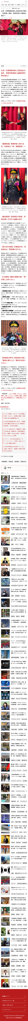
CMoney (23, 596)
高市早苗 (13, 565)
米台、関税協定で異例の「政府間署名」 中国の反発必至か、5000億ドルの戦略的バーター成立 (18, 950)
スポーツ (23, 4)
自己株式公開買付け (22, 883)
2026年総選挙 (20, 811)
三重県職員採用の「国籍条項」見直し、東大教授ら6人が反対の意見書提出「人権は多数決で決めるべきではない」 (19, 477)
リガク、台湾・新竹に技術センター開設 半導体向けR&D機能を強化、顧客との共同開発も (18, 488)
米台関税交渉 (14, 955)
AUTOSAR (24, 647)
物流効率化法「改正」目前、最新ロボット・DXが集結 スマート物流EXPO (18, 683)
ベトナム (13, 986)
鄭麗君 (13, 966)
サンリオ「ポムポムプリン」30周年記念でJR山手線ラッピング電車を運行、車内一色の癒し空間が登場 (18, 508)
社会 (6, 4)
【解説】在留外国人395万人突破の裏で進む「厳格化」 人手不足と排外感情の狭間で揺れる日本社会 (19, 816)
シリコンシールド (20, 791)
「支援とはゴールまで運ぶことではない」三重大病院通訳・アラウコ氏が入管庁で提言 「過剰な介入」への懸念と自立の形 (19, 714)
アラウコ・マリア (15, 719)
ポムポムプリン (15, 513)
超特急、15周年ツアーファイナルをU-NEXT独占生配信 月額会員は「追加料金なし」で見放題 (19, 693)
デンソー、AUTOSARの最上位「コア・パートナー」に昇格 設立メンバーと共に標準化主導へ (14, 441)
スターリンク (20, 626)
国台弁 (18, 616)
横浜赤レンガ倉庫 (15, 760)
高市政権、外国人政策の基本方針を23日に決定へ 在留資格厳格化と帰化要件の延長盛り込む (18, 724)
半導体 (21, 544)
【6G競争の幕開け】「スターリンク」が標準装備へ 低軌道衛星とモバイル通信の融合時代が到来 (19, 621)
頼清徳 (22, 616)
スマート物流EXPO (16, 688)
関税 (12, 544)
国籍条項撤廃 (23, 483)
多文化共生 (24, 719)
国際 (12, 4)
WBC (12, 637)
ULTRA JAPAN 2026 (16, 668)
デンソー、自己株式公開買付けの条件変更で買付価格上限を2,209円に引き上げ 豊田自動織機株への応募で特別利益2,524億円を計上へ (19, 878)
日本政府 (20, 750)
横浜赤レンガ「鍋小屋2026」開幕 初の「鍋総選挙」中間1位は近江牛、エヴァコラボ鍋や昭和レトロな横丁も (19, 755)
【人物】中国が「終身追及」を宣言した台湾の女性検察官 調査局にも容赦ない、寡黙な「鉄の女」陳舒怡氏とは (18, 611)
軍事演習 (25, 575)
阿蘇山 (13, 524)
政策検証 (13, 626)
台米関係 (25, 945)
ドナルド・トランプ (16, 575)
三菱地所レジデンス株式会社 (18, 904)
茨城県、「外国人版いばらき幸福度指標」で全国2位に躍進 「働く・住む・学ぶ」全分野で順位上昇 (19, 673)
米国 (23, 966)
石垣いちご (19, 935)
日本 (12, 822)
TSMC (12, 791)
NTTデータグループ (16, 863)
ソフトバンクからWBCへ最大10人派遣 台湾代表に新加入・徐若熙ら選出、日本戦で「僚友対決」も (19, 631)
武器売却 (18, 554)
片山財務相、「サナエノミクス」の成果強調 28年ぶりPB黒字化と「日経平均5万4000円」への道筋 (19, 703)
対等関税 (18, 966)
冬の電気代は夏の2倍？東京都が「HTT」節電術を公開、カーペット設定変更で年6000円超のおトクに (19, 529)
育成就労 (13, 924)
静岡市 (13, 935)
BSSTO (13, 739)
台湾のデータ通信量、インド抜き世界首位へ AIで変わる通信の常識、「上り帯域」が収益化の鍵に (19, 796)
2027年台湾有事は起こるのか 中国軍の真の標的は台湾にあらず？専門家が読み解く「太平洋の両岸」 (14, 424)
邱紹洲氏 (11, 461)
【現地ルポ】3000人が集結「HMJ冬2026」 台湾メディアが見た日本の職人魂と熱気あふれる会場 (19, 580)
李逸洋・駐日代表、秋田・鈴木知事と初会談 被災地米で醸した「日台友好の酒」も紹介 (18, 837)
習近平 (13, 554)
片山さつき (14, 709)
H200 (20, 832)
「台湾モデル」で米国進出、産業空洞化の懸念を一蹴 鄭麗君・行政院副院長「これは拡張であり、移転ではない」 (18, 960)
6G (18, 801)
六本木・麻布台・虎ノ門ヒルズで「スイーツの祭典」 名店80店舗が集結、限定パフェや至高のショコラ (19, 601)
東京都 (13, 534)
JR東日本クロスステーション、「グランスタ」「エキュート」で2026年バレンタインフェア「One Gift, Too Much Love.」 (19, 888)
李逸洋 (13, 842)
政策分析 (13, 801)
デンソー (13, 883)
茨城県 (13, 678)
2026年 (19, 503)
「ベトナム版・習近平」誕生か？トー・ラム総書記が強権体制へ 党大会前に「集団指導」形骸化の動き (18, 981)
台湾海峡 (24, 554)
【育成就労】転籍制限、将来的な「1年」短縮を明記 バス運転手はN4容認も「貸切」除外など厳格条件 (19, 919)
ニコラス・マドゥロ (16, 770)
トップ (2, 8)
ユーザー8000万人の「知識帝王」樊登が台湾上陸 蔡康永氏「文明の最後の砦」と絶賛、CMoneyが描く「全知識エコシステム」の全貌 (19, 590)
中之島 (22, 657)
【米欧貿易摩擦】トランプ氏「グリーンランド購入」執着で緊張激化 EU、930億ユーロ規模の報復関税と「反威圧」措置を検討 (18, 775)
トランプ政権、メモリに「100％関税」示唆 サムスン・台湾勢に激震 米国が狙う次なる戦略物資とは (14, 395)
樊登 (12, 596)
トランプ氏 (14, 945)
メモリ (16, 544)
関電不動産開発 (15, 657)
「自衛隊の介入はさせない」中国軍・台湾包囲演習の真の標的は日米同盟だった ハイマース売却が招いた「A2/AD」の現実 (18, 570)
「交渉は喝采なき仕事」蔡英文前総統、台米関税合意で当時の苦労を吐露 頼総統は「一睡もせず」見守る (18, 909)
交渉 (22, 914)
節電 (27, 534)
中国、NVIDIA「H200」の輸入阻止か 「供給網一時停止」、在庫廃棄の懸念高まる (19, 827)
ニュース (8, 8)
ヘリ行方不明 (19, 524)
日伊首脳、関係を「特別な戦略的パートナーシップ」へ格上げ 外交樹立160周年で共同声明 (18, 559)
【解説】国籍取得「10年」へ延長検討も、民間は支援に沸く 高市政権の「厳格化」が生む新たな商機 (18, 744)
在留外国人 (14, 750)
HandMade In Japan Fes (17, 585)
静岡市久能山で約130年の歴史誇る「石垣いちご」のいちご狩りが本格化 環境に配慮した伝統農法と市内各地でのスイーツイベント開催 (19, 929)
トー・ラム (20, 986)
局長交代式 (23, 461)
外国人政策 (14, 729)
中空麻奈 (13, 503)
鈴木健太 (18, 842)
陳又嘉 (10, 18)
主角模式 (17, 596)
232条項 (18, 976)
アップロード (23, 801)
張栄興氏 (17, 461)
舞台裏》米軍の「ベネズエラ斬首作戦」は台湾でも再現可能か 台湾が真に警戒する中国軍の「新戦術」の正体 (19, 765)
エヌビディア (14, 832)
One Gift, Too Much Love (17, 894)
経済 (9, 4)
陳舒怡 (13, 616)
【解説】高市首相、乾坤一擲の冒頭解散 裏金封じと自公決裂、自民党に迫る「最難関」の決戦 (18, 806)
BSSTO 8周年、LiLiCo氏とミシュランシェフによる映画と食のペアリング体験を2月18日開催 (18, 734)
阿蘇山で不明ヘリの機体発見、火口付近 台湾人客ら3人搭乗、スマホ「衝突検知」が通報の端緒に (19, 518)
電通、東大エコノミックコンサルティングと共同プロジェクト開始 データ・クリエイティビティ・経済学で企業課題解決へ (18, 868)
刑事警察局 (4, 461)
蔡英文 (18, 914)
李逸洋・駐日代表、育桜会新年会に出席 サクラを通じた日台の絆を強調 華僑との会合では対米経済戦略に (18, 847)
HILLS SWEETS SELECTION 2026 (19, 606)
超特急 (13, 698)
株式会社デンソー (15, 647)
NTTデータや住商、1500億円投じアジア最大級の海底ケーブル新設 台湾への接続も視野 (18, 858)
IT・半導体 (17, 4)
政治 (3, 4)
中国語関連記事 (4, 407)
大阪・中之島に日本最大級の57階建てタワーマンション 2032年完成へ (18, 652)
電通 (12, 873)
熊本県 (26, 524)
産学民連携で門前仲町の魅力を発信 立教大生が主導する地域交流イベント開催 (18, 899)
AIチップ (26, 832)
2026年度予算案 (22, 709)
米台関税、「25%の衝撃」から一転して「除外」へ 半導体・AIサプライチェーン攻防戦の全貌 (19, 971)
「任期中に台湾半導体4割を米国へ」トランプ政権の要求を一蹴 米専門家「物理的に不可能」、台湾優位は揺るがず (19, 940)
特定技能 (19, 924)
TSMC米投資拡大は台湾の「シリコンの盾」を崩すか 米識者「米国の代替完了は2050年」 (14, 449)
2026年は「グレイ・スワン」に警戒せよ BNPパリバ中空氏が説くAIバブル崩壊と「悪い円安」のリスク (19, 498)
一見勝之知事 (14, 483)
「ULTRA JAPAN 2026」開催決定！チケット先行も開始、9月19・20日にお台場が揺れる (18, 662)
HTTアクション (20, 534)
